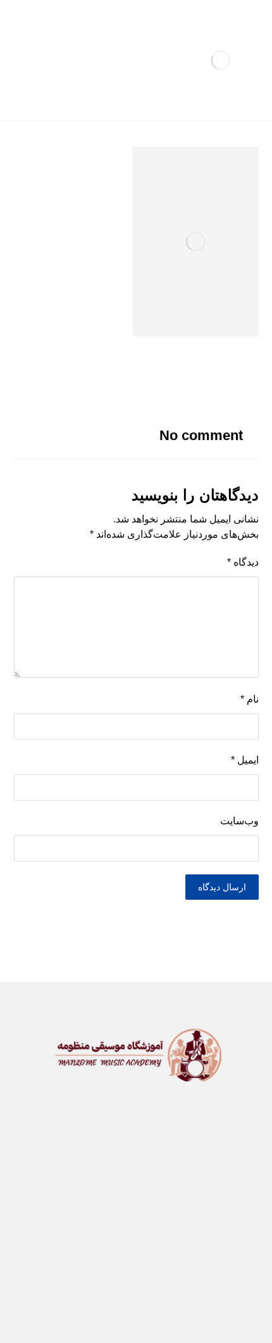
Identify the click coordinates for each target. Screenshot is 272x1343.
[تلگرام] (156, 1276)
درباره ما (145, 1204)
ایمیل (245, 760)
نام (249, 699)
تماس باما (78, 1204)
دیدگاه (243, 562)
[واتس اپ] (116, 1276)
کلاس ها (152, 1163)
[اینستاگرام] (136, 1276)
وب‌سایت (239, 820)
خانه (206, 1163)
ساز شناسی (82, 1163)
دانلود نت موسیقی (162, 1184)
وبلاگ (203, 1204)
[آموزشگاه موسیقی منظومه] (221, 60)
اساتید (84, 1184)
